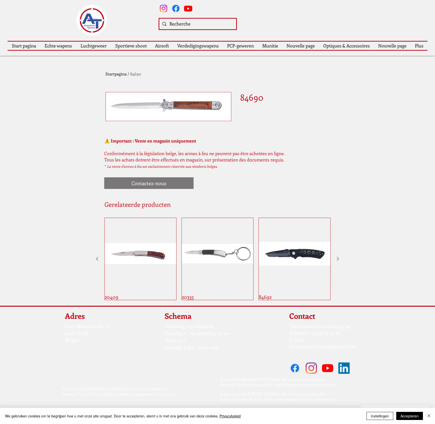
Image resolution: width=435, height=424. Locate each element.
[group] (217, 258)
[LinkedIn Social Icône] (344, 368)
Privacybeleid (230, 415)
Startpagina (116, 73)
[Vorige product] (97, 259)
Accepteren (410, 415)
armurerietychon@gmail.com (322, 346)
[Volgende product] (338, 259)
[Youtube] (188, 8)
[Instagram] (163, 8)
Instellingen (380, 415)
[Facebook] (176, 8)
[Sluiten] (429, 416)
